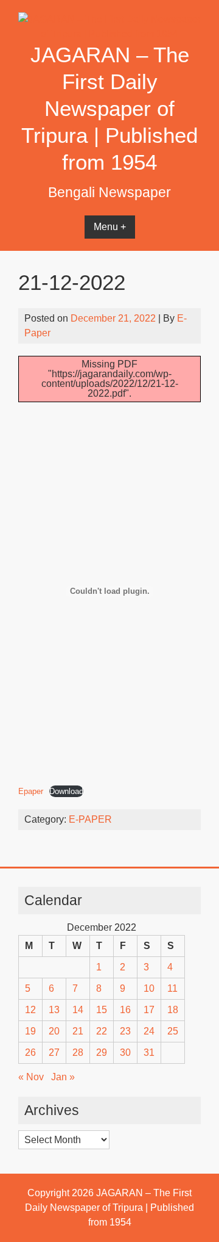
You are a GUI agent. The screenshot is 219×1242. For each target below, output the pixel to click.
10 (149, 988)
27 (54, 1052)
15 (101, 1010)
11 (172, 988)
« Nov (31, 1077)
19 (30, 1031)
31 (149, 1052)
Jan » (63, 1077)
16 (125, 1010)
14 (77, 1010)
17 (149, 1010)
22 (101, 1031)
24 (149, 1031)
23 (125, 1031)
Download (66, 791)
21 (77, 1031)
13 (54, 1010)
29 (101, 1052)
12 (30, 1010)
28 (77, 1052)
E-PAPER (90, 819)
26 (30, 1052)
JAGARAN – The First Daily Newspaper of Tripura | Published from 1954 (109, 108)
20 (54, 1031)
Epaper (30, 791)
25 (172, 1031)
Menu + (110, 227)
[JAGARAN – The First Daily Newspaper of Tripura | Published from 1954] (109, 34)
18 (172, 1010)
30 (125, 1052)
